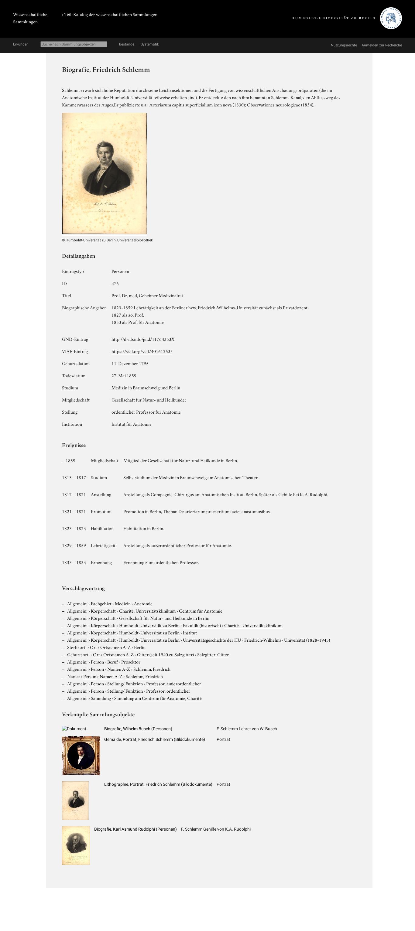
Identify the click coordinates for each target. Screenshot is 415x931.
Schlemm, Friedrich (151, 668)
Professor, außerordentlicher (173, 683)
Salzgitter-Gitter (213, 654)
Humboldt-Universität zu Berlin (149, 625)
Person (97, 661)
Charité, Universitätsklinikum (147, 610)
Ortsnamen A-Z (115, 647)
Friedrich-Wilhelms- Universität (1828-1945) (287, 639)
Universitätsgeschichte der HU (212, 639)
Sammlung (101, 697)
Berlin (140, 647)
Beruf (112, 661)
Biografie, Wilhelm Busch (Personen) (138, 728)
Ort (93, 647)
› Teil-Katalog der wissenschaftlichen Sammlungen (109, 14)
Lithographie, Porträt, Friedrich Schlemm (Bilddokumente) (158, 784)
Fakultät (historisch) (202, 625)
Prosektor (130, 661)
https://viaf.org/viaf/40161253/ (141, 351)
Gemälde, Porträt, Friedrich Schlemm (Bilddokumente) (154, 739)
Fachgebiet (101, 603)
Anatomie (143, 603)
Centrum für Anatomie (200, 610)
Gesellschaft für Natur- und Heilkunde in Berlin (164, 617)
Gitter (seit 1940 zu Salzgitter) (165, 654)
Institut (190, 632)
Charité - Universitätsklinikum (253, 625)
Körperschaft (103, 610)
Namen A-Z (118, 668)
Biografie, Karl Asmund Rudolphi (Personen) (135, 829)
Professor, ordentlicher (168, 690)
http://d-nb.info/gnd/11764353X (142, 338)
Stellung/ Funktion (125, 683)
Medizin (123, 603)
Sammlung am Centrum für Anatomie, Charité (158, 697)
